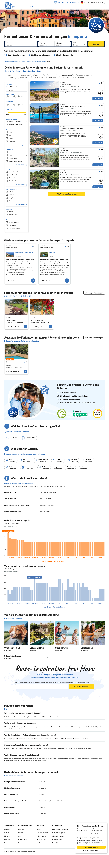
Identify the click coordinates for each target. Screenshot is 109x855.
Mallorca (7, 836)
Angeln (18, 191)
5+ (22, 97)
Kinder (18, 155)
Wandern (18, 194)
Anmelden (61, 2)
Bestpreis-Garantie (18, 228)
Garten (18, 138)
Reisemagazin (41, 836)
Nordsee (7, 829)
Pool (18, 132)
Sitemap (7, 843)
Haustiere (18, 152)
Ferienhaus (18, 211)
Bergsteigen (18, 198)
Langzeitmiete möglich (18, 161)
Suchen (96, 44)
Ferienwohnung (18, 214)
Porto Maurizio (53, 726)
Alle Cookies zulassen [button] (91, 847)
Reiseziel (9, 43)
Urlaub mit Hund (18, 175)
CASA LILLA (64, 151)
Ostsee (6, 833)
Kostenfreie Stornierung (18, 124)
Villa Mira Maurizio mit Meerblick (71, 129)
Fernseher (18, 141)
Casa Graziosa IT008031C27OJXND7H (73, 107)
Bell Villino (63, 173)
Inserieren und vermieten (60, 829)
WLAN (18, 135)
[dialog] (91, 838)
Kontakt (39, 843)
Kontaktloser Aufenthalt (18, 171)
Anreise (42, 43)
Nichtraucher (18, 158)
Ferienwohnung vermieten (96, 2)
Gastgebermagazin (58, 833)
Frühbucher (18, 225)
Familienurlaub (18, 181)
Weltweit (7, 839)
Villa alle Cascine (65, 84)
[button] (91, 851)
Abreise (59, 43)
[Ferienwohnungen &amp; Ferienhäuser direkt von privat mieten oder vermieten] (18, 6)
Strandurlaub (18, 178)
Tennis (18, 201)
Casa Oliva (85, 738)
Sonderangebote (18, 222)
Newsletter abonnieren (81, 687)
